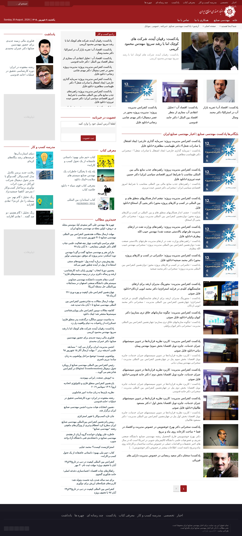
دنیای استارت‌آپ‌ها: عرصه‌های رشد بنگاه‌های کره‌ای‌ (21, 157)
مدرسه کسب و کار (207, 2)
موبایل (147, 26)
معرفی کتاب (189, 2)
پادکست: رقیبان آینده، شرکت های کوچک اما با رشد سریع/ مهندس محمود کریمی (152, 44)
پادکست (175, 2)
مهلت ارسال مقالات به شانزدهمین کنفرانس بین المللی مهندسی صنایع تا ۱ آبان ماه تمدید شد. (90, 303)
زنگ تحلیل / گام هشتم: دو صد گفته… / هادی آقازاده (20, 214)
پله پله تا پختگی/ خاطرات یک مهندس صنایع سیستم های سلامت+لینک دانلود (79, 175)
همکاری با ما (201, 20)
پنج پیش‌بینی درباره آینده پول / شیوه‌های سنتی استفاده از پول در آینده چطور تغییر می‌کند (91, 263)
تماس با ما (183, 20)
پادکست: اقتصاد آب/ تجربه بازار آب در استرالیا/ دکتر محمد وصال (220, 112)
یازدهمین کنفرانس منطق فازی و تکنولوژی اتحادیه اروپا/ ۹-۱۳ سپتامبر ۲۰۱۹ (90, 385)
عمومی (155, 26)
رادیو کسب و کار (105, 34)
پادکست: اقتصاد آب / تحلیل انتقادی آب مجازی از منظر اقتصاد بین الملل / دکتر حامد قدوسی (88, 60)
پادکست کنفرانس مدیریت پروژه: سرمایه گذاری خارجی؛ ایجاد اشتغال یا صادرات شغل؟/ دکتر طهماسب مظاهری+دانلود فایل (88, 82)
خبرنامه (164, 26)
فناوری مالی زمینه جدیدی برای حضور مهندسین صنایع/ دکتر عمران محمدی (91, 339)
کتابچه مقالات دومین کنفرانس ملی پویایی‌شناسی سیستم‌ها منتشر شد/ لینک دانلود (90, 312)
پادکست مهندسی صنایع (180, 26)
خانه (235, 20)
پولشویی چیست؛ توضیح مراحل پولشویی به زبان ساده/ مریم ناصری (90, 357)
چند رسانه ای (162, 2)
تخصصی (224, 2)
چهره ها (148, 2)
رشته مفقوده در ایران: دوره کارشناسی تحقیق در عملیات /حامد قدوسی (90, 400)
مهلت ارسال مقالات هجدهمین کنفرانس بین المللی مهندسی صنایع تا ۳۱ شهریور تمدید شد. (89, 236)
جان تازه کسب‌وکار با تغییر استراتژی (96, 416)
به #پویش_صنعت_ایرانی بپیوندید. (97, 377)
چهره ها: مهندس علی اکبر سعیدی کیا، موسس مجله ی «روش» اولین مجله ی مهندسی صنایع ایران (89, 226)
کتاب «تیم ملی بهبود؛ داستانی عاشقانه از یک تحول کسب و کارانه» (79, 161)
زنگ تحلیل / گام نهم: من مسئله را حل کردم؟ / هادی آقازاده (19, 201)
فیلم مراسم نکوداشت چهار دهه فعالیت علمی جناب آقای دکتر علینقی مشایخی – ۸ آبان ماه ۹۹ (89, 245)
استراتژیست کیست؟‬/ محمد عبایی (97, 447)
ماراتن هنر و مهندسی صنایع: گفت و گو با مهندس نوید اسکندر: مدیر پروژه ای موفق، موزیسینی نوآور (90, 254)
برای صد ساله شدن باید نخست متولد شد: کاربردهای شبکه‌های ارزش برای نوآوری (94, 481)
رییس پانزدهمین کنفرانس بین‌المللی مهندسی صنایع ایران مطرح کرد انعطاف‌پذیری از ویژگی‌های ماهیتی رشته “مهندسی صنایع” (89, 425)
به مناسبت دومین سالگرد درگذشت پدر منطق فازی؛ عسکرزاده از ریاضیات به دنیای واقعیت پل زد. (89, 321)
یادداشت (66, 515)
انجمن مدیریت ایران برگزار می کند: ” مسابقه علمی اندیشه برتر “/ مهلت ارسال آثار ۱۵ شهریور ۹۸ (89, 348)
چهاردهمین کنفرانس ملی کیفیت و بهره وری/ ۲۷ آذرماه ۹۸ (91, 294)
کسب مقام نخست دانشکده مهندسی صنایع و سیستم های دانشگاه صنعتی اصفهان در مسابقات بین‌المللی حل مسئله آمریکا (91, 283)
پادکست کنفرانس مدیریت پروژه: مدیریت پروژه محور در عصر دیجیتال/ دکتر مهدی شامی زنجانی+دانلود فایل (88, 70)
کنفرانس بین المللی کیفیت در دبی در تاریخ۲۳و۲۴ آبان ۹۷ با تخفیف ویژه (90, 491)
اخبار (234, 2)
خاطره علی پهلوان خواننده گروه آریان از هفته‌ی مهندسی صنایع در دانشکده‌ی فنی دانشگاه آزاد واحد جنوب (90, 438)
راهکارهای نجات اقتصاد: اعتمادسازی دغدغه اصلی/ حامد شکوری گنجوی (89, 472)
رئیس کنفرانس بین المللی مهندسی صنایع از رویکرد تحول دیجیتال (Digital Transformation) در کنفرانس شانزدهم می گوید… (89, 368)
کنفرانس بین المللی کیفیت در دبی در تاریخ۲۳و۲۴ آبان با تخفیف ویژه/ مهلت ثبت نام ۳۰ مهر (90, 463)
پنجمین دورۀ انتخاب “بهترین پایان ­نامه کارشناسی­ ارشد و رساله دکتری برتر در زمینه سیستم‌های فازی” (89, 272)
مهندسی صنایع (222, 20)
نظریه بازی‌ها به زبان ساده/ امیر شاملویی (93, 392)
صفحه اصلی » (209, 26)
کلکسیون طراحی (209, 531)
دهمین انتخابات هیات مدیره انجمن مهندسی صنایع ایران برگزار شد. (90, 409)
